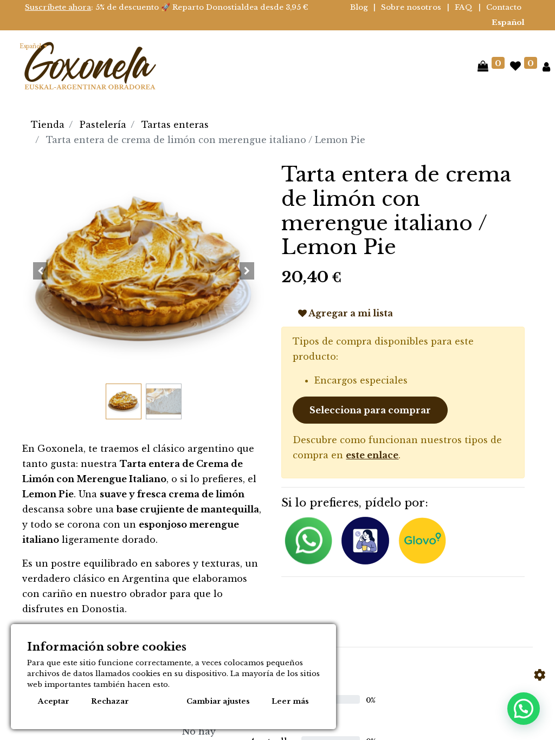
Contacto (503, 7)
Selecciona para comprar (370, 410)
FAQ (464, 7)
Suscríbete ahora (58, 7)
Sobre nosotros (411, 7)
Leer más (290, 701)
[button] (40, 271)
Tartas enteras (175, 124)
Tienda (47, 124)
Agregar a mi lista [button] (350, 313)
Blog (359, 7)
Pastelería (103, 124)
